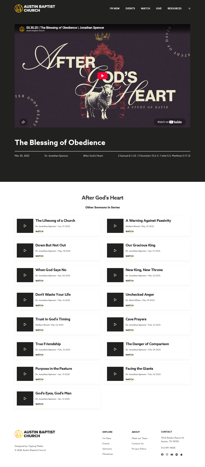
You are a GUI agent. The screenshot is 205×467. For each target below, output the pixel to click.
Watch (145, 8)
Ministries (107, 454)
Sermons (107, 448)
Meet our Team (140, 438)
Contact (166, 431)
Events (130, 8)
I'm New (115, 8)
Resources (174, 8)
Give (159, 8)
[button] (188, 8)
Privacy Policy (139, 448)
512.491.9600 (168, 447)
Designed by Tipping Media (29, 446)
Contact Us (137, 443)
